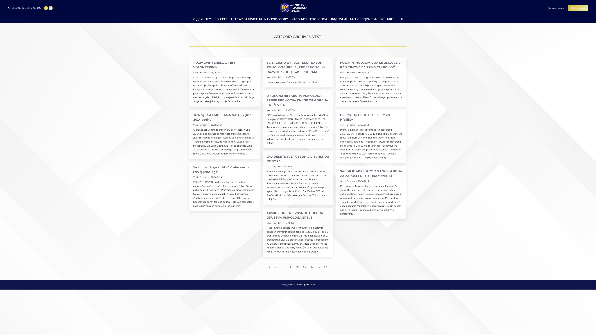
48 (289, 266)
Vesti (195, 72)
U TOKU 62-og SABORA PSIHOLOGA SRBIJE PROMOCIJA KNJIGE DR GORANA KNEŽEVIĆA (297, 100)
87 (325, 266)
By (204, 72)
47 (282, 266)
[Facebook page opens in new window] (46, 8)
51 (312, 266)
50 (304, 266)
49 (297, 266)
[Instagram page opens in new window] (51, 8)
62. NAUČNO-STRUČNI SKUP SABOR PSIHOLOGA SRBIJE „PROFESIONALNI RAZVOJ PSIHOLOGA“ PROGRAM (296, 67)
